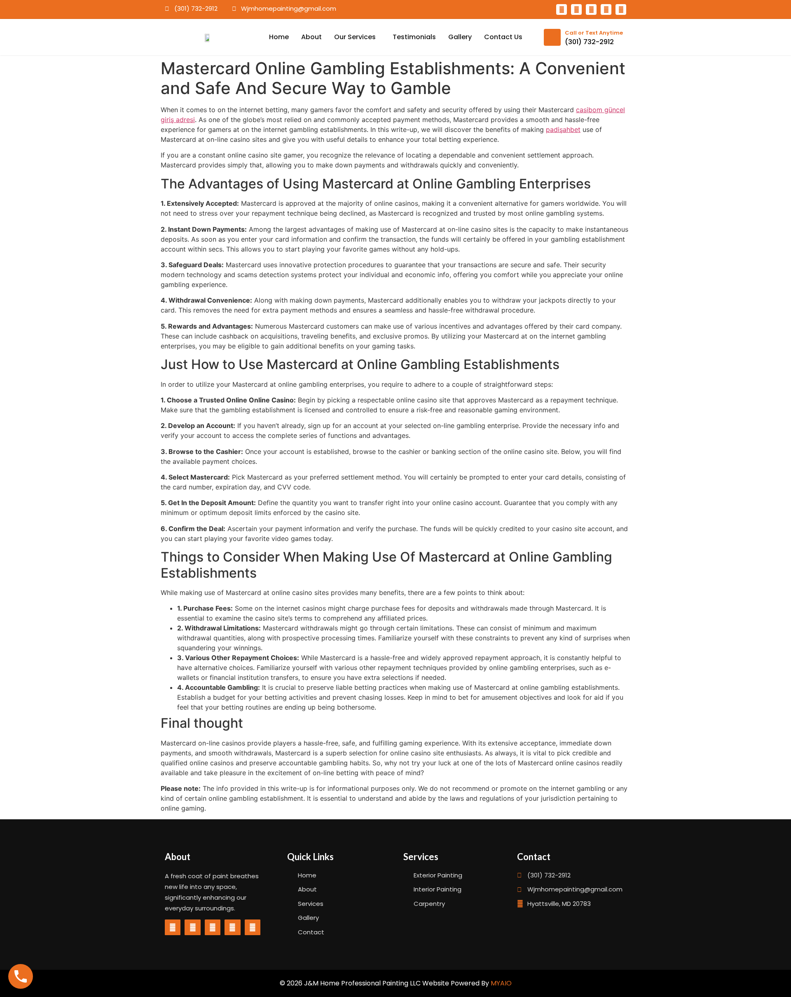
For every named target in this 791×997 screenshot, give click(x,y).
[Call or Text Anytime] (552, 37)
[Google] (591, 9)
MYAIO (501, 983)
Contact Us (503, 37)
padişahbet (563, 129)
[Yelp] (606, 9)
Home (279, 37)
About (311, 37)
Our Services (355, 37)
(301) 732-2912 (589, 42)
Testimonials (414, 37)
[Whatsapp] (576, 9)
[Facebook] (561, 9)
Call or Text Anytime (594, 33)
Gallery (460, 37)
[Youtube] (620, 9)
